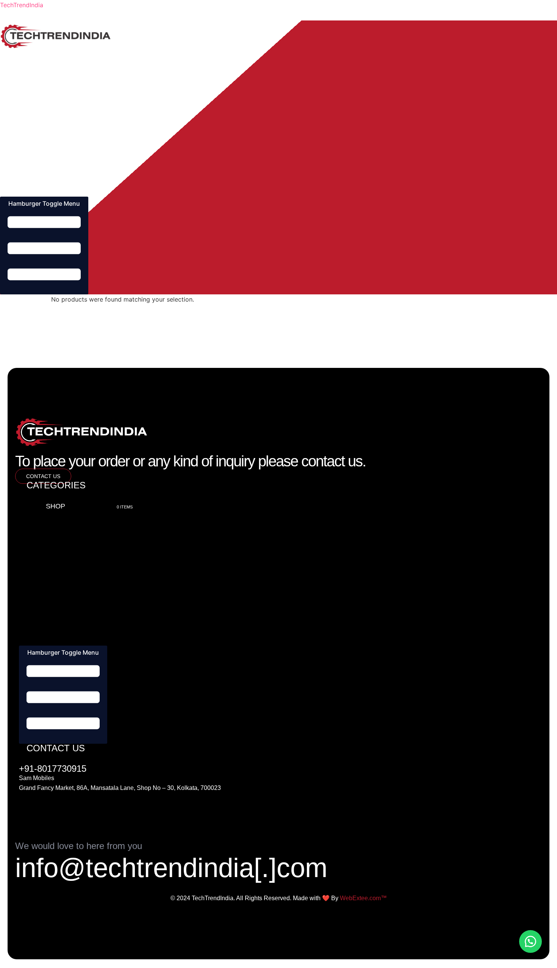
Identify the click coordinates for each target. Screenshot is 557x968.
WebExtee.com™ (363, 898)
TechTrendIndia (21, 5)
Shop (36, 57)
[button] (530, 941)
